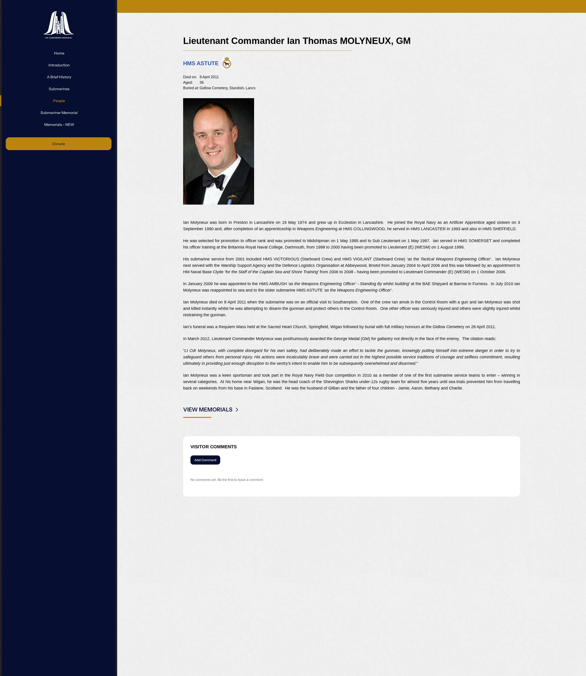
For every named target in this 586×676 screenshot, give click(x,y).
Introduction (59, 65)
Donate (58, 143)
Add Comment (205, 460)
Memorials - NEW (59, 124)
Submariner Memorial (59, 112)
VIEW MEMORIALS (207, 409)
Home (59, 53)
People (59, 100)
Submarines (59, 89)
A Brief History (59, 77)
